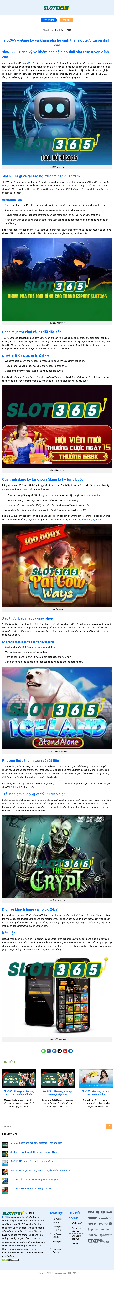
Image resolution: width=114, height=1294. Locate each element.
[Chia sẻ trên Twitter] (54, 1051)
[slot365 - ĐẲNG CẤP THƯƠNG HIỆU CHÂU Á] (57, 7)
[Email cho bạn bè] (59, 1051)
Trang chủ (48, 30)
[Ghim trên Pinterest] (65, 1051)
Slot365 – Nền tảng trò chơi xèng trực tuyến (31, 1188)
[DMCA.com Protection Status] (10, 1260)
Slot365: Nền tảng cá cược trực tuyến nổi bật (96, 1093)
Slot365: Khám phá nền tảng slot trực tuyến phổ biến (19, 1093)
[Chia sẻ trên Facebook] (49, 1051)
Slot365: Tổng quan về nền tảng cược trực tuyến (34, 1179)
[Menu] (3, 8)
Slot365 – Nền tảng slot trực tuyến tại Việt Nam (57, 1093)
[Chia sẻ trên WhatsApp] (43, 1051)
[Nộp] (109, 1126)
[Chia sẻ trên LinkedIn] (70, 1051)
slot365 (27, 63)
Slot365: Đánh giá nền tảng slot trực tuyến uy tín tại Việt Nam (40, 1170)
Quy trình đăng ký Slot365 (91, 519)
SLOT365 (6, 1217)
